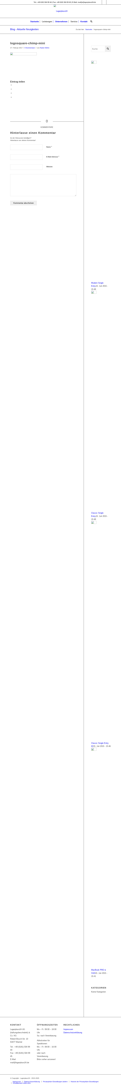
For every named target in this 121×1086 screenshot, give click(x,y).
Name (49, 147)
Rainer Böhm (44, 48)
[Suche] (90, 21)
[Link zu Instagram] (104, 2)
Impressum (68, 1029)
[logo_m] (60, 11)
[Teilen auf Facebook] (14, 85)
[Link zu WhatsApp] (108, 2)
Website (49, 167)
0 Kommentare (29, 48)
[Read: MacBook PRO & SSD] (94, 750)
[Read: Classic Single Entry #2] (94, 523)
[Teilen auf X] (14, 89)
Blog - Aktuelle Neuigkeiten (24, 29)
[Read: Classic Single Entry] (94, 293)
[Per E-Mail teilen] (14, 97)
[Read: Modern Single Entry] (94, 63)
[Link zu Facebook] (100, 2)
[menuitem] (34, 21)
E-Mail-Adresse (52, 157)
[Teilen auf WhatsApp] (14, 93)
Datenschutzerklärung (72, 1032)
